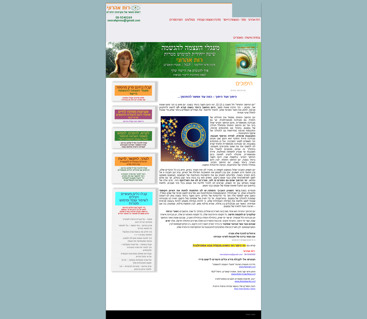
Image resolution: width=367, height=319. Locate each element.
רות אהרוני (254, 19)
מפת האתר (250, 314)
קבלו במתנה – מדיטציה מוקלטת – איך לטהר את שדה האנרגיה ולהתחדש (136, 247)
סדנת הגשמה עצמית (209, 19)
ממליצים (190, 19)
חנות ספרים (176, 19)
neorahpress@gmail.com (124, 20)
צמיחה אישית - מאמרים (246, 37)
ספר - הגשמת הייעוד (234, 19)
